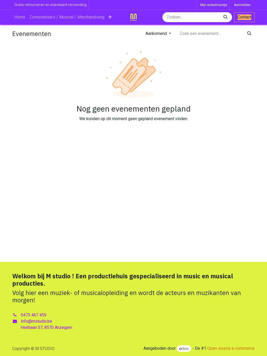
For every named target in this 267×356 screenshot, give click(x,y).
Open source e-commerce (231, 348)
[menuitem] (19, 17)
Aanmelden (242, 5)
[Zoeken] (226, 17)
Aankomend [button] (156, 33)
